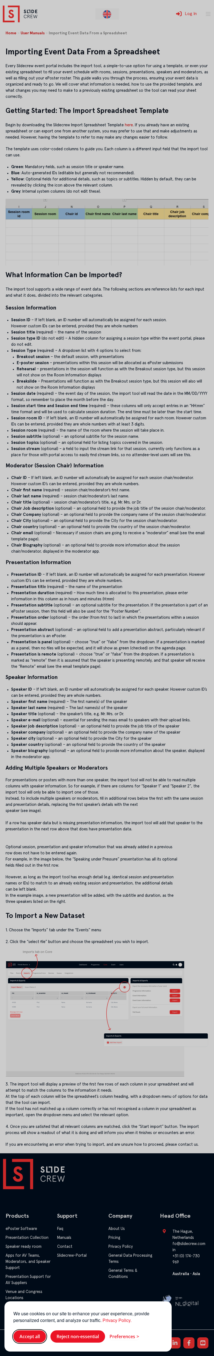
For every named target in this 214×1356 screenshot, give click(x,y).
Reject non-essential (78, 1336)
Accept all (30, 1336)
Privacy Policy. (117, 1320)
